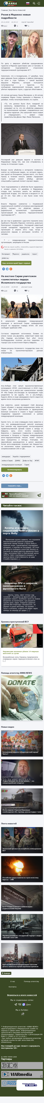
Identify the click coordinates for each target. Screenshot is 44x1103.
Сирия (26, 465)
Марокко (16, 254)
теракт (34, 254)
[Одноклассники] (10, 269)
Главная (4, 10)
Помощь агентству (31, 981)
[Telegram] (7, 269)
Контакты (12, 987)
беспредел (6, 254)
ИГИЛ (37, 461)
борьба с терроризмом (21, 456)
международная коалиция (12, 465)
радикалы (25, 254)
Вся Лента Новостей (17, 10)
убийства (5, 258)
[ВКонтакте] (3, 269)
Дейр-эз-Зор (27, 461)
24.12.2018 (9, 22)
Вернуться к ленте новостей (22, 995)
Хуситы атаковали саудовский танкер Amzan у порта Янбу (21, 530)
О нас (12, 981)
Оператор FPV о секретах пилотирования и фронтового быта (20, 586)
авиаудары (6, 456)
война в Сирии (7, 461)
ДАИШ (17, 461)
